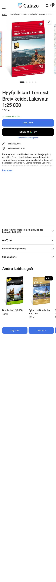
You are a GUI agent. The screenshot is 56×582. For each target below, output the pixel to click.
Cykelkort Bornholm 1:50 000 (39, 312)
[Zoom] (49, 22)
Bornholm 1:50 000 (12, 310)
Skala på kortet (9, 257)
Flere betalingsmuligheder (28, 138)
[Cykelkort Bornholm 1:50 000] (41, 291)
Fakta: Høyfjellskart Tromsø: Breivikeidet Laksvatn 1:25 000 (22, 230)
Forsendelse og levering (14, 248)
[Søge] (47, 5)
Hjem (4, 14)
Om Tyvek (7, 240)
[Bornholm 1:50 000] (14, 291)
